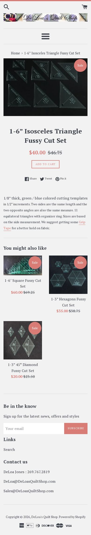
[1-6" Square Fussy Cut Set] (23, 265)
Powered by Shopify (72, 517)
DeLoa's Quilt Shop (44, 517)
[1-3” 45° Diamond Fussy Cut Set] (23, 340)
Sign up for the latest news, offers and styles (41, 416)
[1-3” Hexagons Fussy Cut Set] (68, 275)
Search (9, 449)
